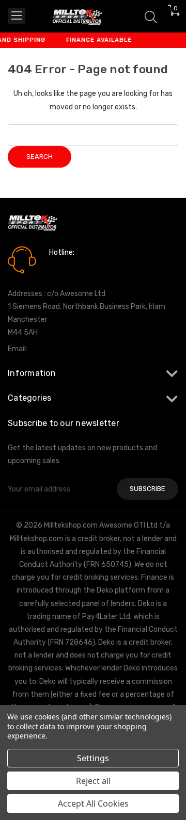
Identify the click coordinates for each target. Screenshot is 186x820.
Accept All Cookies (93, 803)
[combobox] (93, 135)
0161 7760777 (78, 267)
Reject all (93, 780)
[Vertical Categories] (16, 16)
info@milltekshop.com (66, 349)
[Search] (151, 16)
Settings (93, 758)
